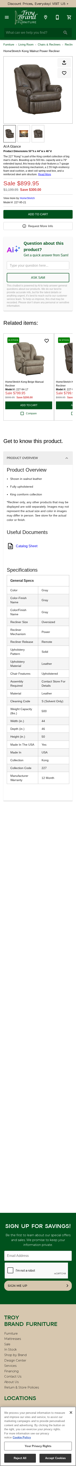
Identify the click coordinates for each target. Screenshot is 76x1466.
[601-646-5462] (57, 17)
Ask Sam (38, 277)
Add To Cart (38, 214)
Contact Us (12, 1376)
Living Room (26, 44)
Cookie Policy (22, 1437)
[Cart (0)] (69, 17)
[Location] (46, 17)
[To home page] (26, 17)
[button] (7, 17)
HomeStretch (27, 198)
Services (10, 1366)
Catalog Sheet (26, 546)
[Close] (71, 1412)
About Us (11, 1382)
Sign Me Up (17, 1286)
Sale (7, 1344)
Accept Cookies (55, 1458)
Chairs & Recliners (49, 44)
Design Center (15, 1360)
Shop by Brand (15, 1355)
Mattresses (12, 1339)
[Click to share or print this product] (64, 62)
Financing (11, 1371)
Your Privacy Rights (38, 1446)
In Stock (10, 1349)
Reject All (20, 1458)
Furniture (8, 44)
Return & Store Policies (21, 1387)
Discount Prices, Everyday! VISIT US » (38, 3)
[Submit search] (65, 32)
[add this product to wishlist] (64, 73)
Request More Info (40, 226)
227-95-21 (20, 202)
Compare (31, 413)
